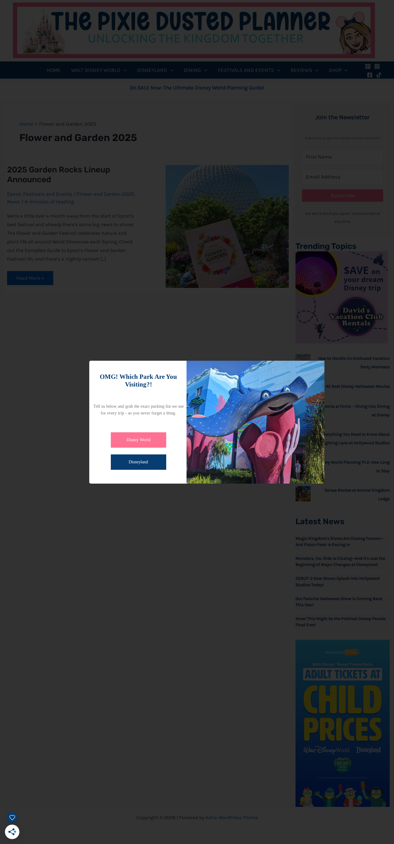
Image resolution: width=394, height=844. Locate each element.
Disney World (139, 440)
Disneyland (138, 462)
